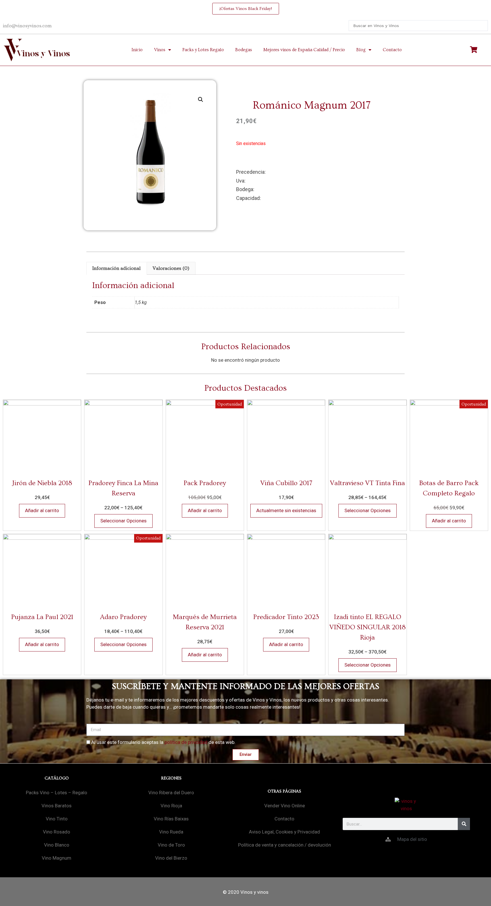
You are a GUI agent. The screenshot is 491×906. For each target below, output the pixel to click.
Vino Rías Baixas (171, 819)
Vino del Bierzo (171, 858)
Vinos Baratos (56, 805)
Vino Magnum (56, 858)
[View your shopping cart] (474, 49)
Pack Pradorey (205, 483)
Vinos (159, 49)
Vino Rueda (171, 832)
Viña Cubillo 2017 (286, 483)
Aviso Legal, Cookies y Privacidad (284, 832)
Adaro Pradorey (123, 617)
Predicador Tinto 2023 (286, 617)
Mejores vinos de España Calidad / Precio (304, 49)
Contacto (392, 49)
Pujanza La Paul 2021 (42, 617)
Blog (361, 49)
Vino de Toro (171, 845)
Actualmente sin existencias (286, 510)
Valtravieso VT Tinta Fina (367, 483)
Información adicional (116, 268)
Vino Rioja (171, 805)
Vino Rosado (56, 832)
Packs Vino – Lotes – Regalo (56, 792)
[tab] (116, 268)
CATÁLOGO (57, 778)
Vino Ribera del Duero (171, 792)
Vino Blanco (56, 845)
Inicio (137, 49)
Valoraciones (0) (171, 268)
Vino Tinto (57, 819)
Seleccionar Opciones (123, 521)
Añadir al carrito (42, 510)
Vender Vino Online (284, 805)
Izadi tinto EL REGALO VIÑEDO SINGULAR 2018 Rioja (367, 627)
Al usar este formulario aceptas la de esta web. (163, 742)
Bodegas (243, 49)
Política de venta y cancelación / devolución (284, 845)
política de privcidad (186, 742)
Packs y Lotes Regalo (203, 49)
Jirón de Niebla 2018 (42, 483)
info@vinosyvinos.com (27, 25)
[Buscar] (464, 824)
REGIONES (171, 778)
